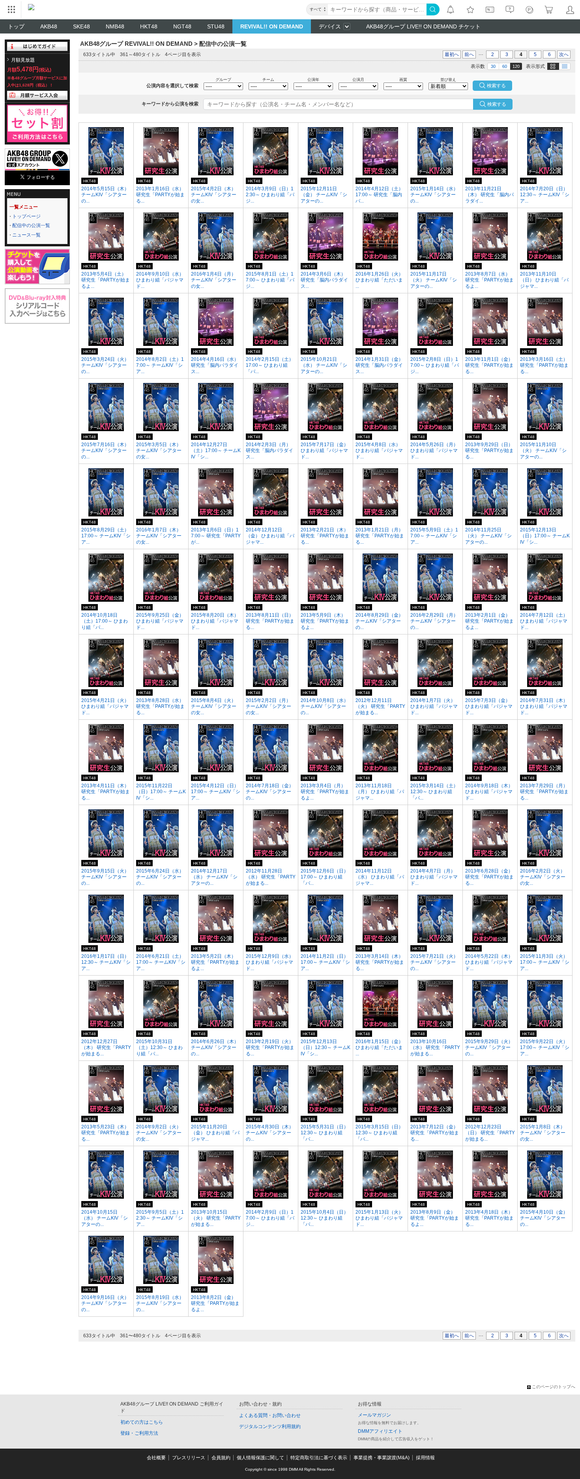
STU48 (216, 26)
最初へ (452, 54)
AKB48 (48, 26)
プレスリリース (188, 1457)
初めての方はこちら (141, 1422)
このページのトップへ (553, 1386)
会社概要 (156, 1457)
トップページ (26, 216)
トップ (16, 26)
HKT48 (148, 26)
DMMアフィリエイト (380, 1431)
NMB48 (115, 26)
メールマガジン (374, 1415)
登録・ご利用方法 (139, 1433)
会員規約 (220, 1457)
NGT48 (182, 26)
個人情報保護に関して (260, 1457)
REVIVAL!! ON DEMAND (271, 26)
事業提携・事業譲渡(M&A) (382, 1457)
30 (493, 66)
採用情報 (425, 1457)
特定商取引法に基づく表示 (318, 1457)
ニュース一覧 (26, 235)
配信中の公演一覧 (31, 225)
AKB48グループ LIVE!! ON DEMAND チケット (423, 26)
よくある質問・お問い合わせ (270, 1415)
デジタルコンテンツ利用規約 (270, 1426)
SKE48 (81, 26)
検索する (496, 104)
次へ (564, 54)
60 (504, 66)
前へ (469, 54)
